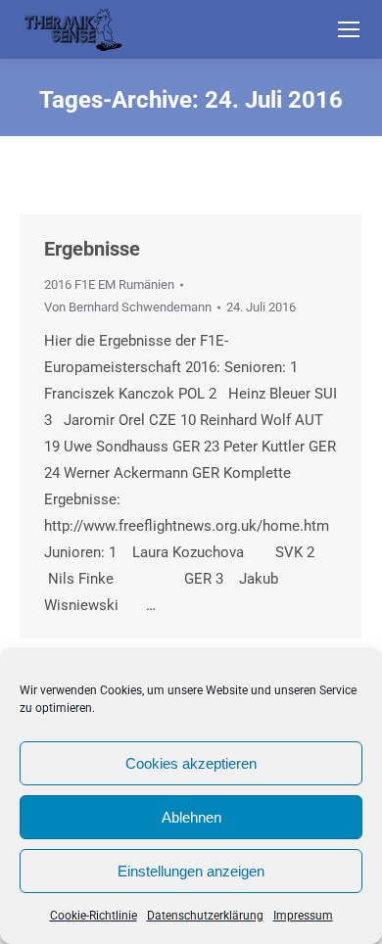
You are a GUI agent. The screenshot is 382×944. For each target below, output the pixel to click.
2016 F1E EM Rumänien (109, 284)
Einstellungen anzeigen (191, 871)
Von (128, 307)
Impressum (303, 915)
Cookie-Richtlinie (93, 915)
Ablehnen (191, 817)
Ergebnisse (92, 248)
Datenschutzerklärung (205, 915)
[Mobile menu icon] (348, 29)
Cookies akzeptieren (191, 763)
